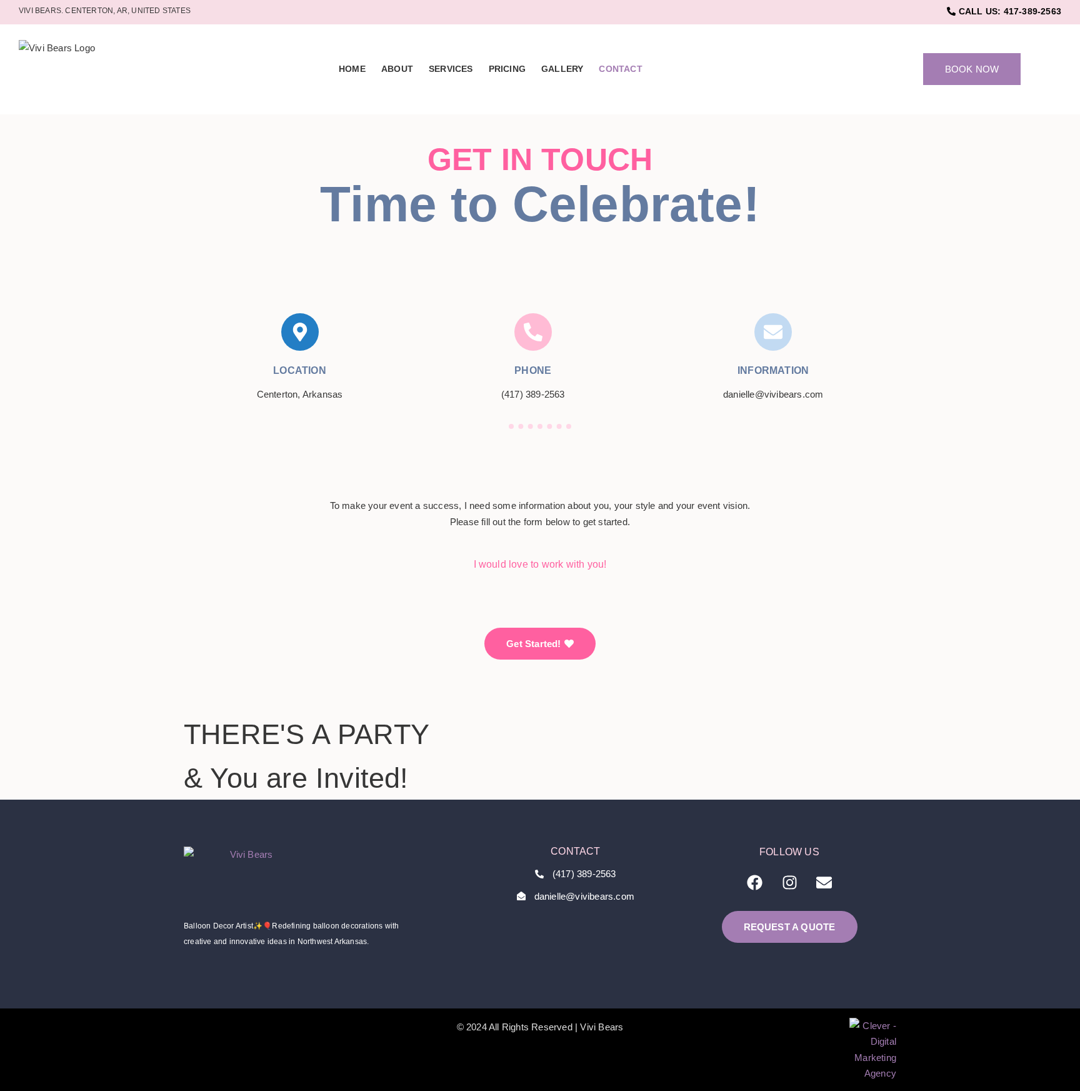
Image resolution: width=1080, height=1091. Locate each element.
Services (451, 69)
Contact (620, 69)
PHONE (532, 370)
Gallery (562, 69)
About (397, 69)
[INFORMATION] (773, 332)
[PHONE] (533, 332)
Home (352, 69)
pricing (507, 69)
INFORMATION (773, 370)
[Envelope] (823, 882)
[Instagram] (789, 882)
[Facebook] (755, 882)
